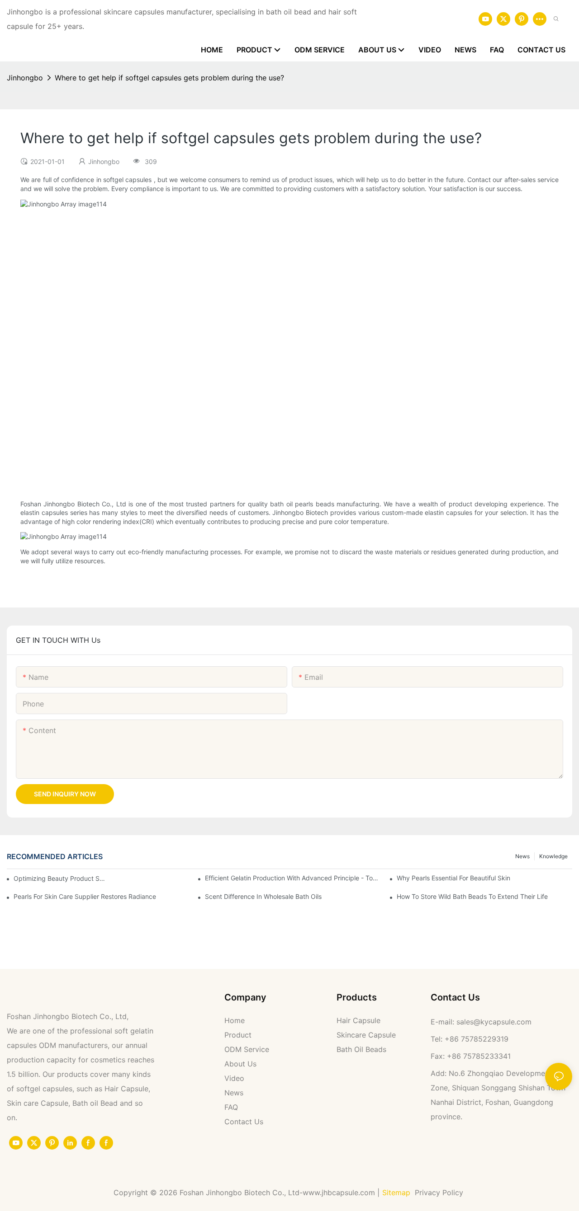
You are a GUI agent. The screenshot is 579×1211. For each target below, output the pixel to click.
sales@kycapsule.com (494, 1021)
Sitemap (396, 1192)
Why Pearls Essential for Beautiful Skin (453, 878)
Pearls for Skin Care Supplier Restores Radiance (85, 896)
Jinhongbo (25, 77)
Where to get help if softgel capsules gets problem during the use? (169, 77)
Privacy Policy (440, 1192)
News (522, 856)
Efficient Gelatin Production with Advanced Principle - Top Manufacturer (292, 878)
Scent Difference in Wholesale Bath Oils (263, 896)
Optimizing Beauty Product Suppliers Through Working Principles (60, 878)
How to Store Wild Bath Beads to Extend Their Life (472, 896)
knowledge (553, 856)
